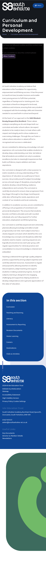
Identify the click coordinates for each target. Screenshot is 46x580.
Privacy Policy (7, 401)
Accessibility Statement (11, 394)
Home (4, 34)
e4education (16, 388)
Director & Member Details (12, 435)
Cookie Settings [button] (19, 401)
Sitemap (5, 391)
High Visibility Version (10, 398)
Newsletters (7, 438)
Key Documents (8, 433)
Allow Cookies (8, 56)
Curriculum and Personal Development (24, 34)
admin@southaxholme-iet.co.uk (14, 422)
